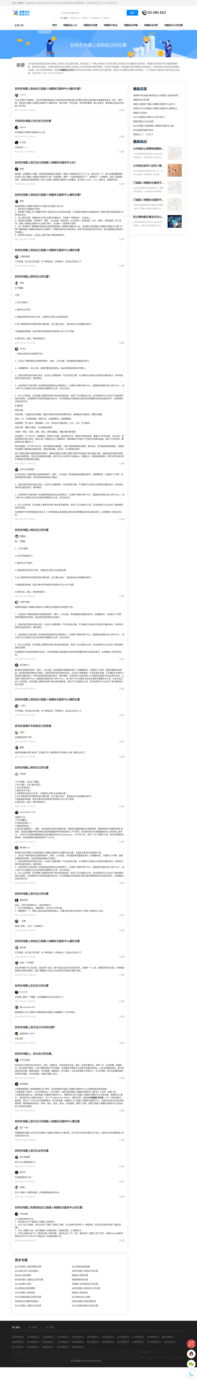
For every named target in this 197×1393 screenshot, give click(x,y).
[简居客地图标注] (21, 12)
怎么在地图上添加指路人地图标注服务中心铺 (153, 125)
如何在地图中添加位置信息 (84, 1301)
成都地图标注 (18, 1342)
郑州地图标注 (93, 1337)
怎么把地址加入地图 (81, 1297)
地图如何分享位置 (141, 99)
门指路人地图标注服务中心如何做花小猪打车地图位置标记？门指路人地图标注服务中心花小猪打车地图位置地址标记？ (148, 183)
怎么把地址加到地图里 (25, 1288)
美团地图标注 (112, 1355)
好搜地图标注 (98, 1355)
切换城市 (20, 3)
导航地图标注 (84, 1355)
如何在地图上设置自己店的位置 (29, 1279)
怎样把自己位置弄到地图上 (27, 1301)
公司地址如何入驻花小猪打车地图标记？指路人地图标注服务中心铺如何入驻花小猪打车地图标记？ (148, 166)
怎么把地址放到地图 (81, 1266)
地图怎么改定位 (140, 112)
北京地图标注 (18, 1337)
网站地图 (136, 1355)
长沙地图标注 (123, 1337)
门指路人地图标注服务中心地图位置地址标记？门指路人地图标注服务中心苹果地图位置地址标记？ (148, 200)
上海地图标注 (48, 1337)
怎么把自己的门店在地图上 (27, 1271)
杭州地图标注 (78, 1337)
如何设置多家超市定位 (143, 130)
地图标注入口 (70, 25)
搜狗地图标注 (70, 1355)
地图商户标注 (111, 25)
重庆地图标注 (168, 1337)
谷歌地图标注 (56, 1355)
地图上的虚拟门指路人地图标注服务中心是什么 (154, 104)
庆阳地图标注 (78, 1347)
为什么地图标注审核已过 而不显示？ (149, 117)
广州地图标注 (138, 1337)
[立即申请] (191, 1344)
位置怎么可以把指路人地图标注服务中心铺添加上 (155, 108)
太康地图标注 (138, 1342)
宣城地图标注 (48, 1342)
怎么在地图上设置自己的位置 (28, 1305)
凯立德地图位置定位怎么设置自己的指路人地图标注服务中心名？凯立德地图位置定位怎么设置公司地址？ (148, 217)
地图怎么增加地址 (80, 1292)
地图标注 (85, 18)
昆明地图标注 (33, 1347)
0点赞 (121, 110)
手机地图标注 (42, 1355)
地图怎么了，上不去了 (143, 134)
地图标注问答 (151, 25)
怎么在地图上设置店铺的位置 (28, 1266)
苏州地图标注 (63, 1337)
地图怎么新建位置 (80, 1275)
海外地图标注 (96, 18)
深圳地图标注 (153, 1337)
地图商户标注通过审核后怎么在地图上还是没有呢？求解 (158, 95)
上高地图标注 (63, 1342)
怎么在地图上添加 (23, 1284)
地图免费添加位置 (80, 1279)
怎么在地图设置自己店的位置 (85, 1305)
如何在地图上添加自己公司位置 (86, 1288)
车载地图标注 (18, 1355)
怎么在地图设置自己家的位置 (28, 1297)
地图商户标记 (75, 18)
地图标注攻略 (131, 25)
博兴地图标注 (93, 1342)
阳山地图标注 (18, 1347)
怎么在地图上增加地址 (25, 1292)
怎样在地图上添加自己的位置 (85, 1271)
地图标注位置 (90, 25)
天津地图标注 (33, 1337)
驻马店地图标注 (154, 1342)
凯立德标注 (125, 1355)
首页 (54, 25)
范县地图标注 (123, 1342)
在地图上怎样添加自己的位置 (85, 1284)
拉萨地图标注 (63, 1347)
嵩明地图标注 (48, 1347)
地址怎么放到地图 (23, 1275)
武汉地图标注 (108, 1337)
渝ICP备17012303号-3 (59, 1361)
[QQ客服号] (191, 1354)
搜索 (132, 12)
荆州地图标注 (170, 1342)
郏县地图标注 (108, 1342)
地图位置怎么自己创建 (143, 121)
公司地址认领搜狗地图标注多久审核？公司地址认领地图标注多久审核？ (148, 149)
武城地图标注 (78, 1342)
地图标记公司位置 (173, 25)
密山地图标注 (33, 1342)
